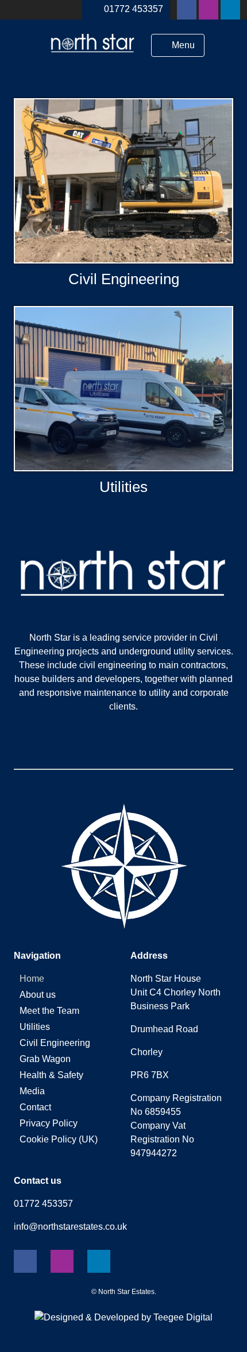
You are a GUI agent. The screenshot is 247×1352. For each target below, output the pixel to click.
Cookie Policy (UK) (59, 1139)
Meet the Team (49, 1011)
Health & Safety (51, 1075)
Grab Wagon (45, 1059)
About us (38, 995)
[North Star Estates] (92, 56)
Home (32, 978)
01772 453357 (133, 9)
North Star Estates (126, 1292)
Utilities (123, 487)
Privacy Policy (49, 1123)
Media (32, 1091)
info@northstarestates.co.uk (70, 1226)
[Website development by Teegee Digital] (123, 1317)
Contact (35, 1107)
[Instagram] (208, 10)
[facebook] (186, 10)
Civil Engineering (123, 279)
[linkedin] (230, 10)
